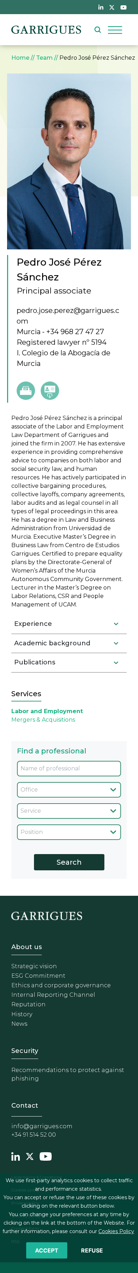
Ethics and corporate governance (61, 985)
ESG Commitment (38, 975)
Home (20, 57)
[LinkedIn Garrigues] (15, 1156)
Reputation (28, 1004)
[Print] (26, 390)
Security (24, 1051)
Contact (24, 1105)
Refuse (92, 1250)
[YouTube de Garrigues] (123, 7)
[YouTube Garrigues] (46, 1156)
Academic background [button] (52, 643)
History (21, 1014)
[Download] (50, 390)
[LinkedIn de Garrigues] (100, 7)
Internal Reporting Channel (53, 994)
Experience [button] (33, 624)
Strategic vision (34, 966)
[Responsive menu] (115, 29)
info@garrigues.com (42, 1126)
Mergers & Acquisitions (43, 719)
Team (44, 57)
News (19, 1023)
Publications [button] (34, 662)
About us (26, 947)
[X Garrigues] (29, 1156)
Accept (46, 1250)
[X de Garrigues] (112, 7)
